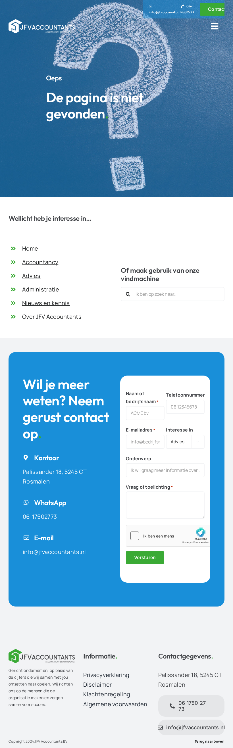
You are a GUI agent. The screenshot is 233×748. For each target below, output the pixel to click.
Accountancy (40, 262)
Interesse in (179, 430)
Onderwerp (138, 458)
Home (30, 248)
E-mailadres (140, 430)
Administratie (40, 289)
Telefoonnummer (185, 395)
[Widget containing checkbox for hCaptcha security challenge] (169, 536)
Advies (31, 276)
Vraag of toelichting (149, 487)
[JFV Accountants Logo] (42, 22)
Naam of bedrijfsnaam (142, 397)
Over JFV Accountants (52, 316)
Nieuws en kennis (46, 303)
